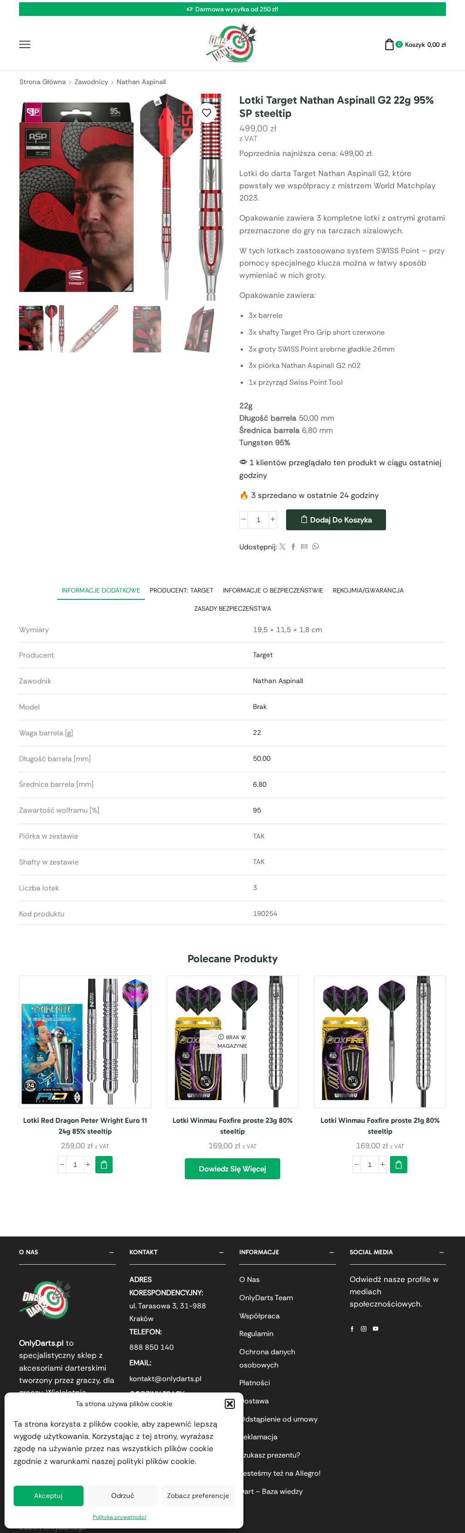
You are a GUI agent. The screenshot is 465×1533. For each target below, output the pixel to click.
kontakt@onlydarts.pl (165, 1378)
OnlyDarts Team (266, 1297)
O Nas (249, 1279)
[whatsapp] (314, 547)
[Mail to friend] (304, 547)
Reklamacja (258, 1437)
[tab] (101, 590)
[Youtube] (375, 1329)
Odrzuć (122, 1495)
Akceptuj (48, 1495)
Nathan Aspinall (141, 81)
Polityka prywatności (119, 1517)
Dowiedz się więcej (232, 1169)
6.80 (260, 784)
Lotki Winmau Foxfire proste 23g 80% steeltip (232, 1126)
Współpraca (259, 1316)
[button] (229, 1403)
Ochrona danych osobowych (267, 1358)
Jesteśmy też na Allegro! (280, 1473)
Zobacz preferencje (198, 1495)
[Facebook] (293, 547)
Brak (260, 706)
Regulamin (256, 1333)
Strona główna (43, 81)
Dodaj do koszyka (341, 520)
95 (257, 810)
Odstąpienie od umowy (278, 1419)
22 (257, 732)
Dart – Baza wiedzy (271, 1491)
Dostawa (254, 1401)
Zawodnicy (91, 81)
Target (263, 654)
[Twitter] (282, 547)
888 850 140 (151, 1347)
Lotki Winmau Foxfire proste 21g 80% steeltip (380, 1126)
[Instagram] (363, 1329)
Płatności (254, 1382)
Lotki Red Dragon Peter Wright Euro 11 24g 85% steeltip (85, 1126)
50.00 (262, 758)
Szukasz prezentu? (269, 1455)
